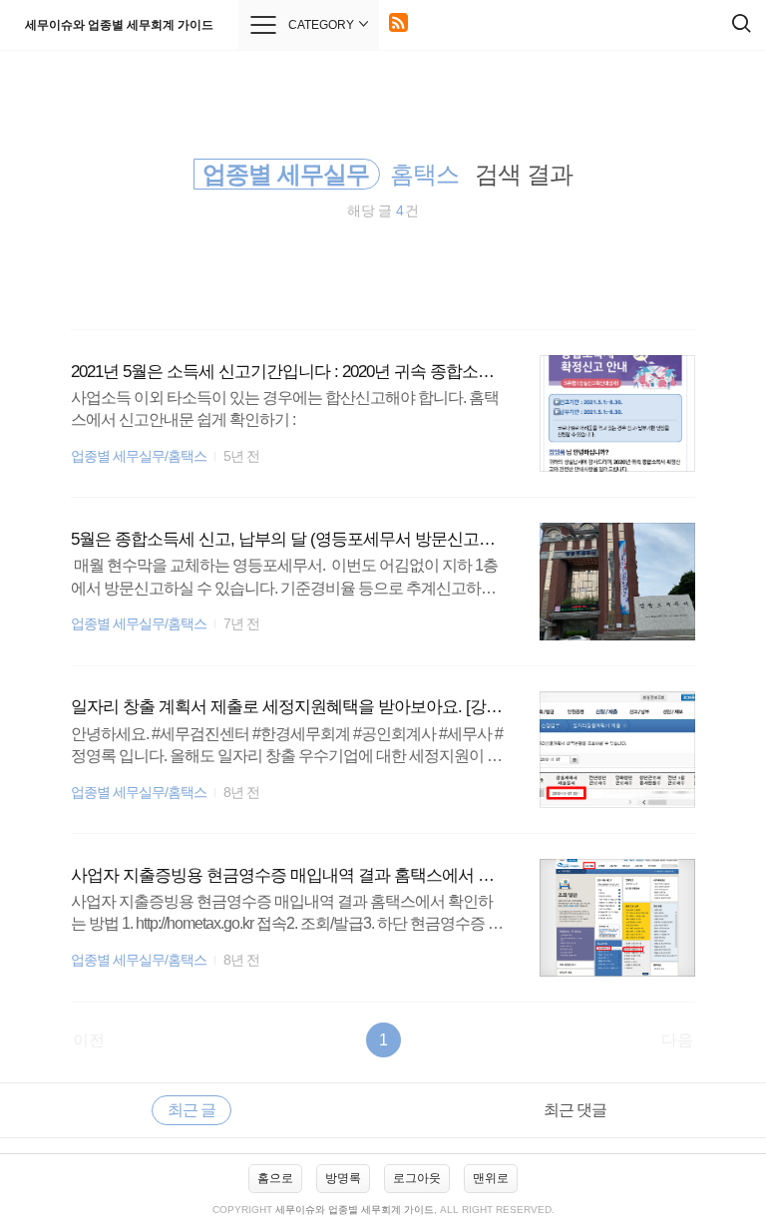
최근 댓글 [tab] (575, 1109)
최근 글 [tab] (191, 1109)
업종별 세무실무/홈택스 (138, 456)
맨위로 (491, 1178)
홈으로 (275, 1178)
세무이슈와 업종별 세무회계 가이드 (119, 25)
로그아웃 (417, 1178)
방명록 (343, 1178)
